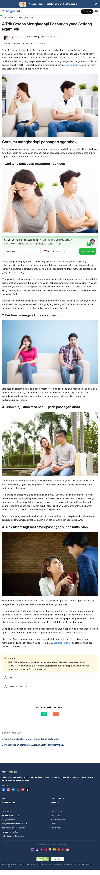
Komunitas (55, 802)
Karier (53, 824)
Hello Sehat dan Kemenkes (13, 836)
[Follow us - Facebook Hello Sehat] (3, 789)
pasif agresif (72, 65)
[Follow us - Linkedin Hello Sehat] (13, 789)
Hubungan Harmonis (26, 17)
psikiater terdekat (62, 643)
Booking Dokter (8, 802)
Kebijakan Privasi (8, 819)
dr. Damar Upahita (36, 37)
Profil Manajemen (58, 819)
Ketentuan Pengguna (10, 815)
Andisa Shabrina (18, 43)
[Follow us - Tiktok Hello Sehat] (27, 789)
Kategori (5, 798)
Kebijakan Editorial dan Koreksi (14, 824)
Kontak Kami (56, 828)
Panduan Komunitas (10, 832)
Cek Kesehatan (57, 798)
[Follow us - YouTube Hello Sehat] (22, 789)
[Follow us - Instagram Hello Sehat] (8, 789)
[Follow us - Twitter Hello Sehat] (18, 789)
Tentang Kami (56, 815)
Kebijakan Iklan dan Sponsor (13, 828)
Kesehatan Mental (8, 17)
